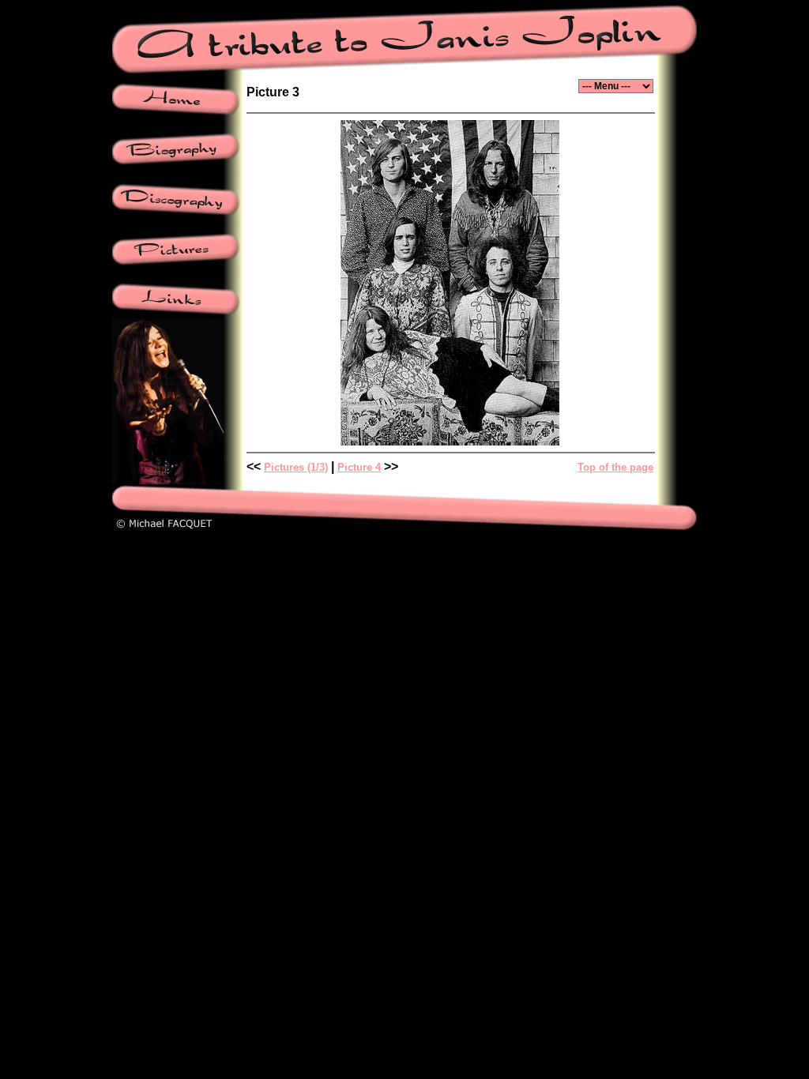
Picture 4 (359, 467)
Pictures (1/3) (296, 467)
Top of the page (615, 467)
